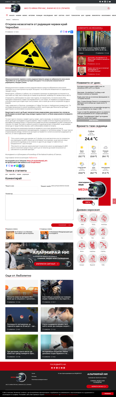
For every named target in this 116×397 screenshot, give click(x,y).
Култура (61, 15)
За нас (33, 373)
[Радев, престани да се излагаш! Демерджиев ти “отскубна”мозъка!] (82, 71)
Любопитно (96, 15)
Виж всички (93, 120)
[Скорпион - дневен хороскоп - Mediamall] (92, 246)
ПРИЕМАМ (108, 393)
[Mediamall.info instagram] (107, 2)
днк (6, 174)
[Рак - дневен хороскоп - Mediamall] (82, 233)
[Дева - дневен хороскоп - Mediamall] (103, 233)
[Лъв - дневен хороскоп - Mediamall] (92, 233)
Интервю (32, 15)
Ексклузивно (106, 15)
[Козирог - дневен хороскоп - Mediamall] (82, 260)
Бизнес (25, 15)
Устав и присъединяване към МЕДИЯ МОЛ (70, 373)
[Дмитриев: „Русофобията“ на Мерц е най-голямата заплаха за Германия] (82, 60)
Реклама (34, 376)
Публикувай (62, 225)
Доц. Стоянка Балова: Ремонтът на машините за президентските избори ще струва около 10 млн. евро (93, 103)
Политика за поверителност (69, 394)
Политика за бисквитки (52, 394)
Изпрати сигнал (97, 386)
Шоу (82, 15)
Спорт (68, 15)
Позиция (39, 15)
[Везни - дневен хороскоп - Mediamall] (82, 246)
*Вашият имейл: (46, 186)
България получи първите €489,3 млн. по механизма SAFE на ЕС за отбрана (90, 87)
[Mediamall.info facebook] (100, 2)
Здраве (88, 15)
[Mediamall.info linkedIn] (105, 2)
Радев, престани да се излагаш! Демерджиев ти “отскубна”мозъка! (98, 69)
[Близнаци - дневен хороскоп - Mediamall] (104, 219)
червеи (19, 174)
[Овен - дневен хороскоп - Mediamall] (82, 219)
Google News (35, 162)
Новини (18, 15)
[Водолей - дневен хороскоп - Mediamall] (92, 260)
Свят (55, 15)
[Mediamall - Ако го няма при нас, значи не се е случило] (13, 8)
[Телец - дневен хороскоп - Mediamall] (93, 219)
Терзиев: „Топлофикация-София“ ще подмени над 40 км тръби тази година (92, 117)
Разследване (48, 15)
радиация (26, 174)
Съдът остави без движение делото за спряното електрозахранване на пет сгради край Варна (93, 112)
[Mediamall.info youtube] (110, 2)
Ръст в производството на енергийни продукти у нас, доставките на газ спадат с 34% (93, 108)
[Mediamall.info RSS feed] (64, 368)
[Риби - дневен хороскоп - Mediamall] (103, 260)
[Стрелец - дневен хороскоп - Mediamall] (103, 246)
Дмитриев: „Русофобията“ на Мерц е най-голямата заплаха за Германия (98, 59)
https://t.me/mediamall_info (37, 161)
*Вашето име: (9, 186)
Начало (12, 15)
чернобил (12, 174)
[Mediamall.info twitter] (102, 2)
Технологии (75, 15)
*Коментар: (9, 193)
